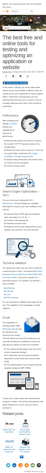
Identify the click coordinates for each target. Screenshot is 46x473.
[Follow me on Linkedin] (14, 465)
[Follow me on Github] (39, 465)
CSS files (10, 291)
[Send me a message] (33, 465)
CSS (15, 156)
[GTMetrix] (30, 132)
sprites (37, 144)
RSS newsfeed (12, 298)
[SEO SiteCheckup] (20, 187)
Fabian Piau (7, 72)
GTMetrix (13, 124)
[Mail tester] (32, 332)
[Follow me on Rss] (27, 465)
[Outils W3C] (20, 258)
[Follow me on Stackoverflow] (20, 465)
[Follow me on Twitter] (8, 465)
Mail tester (7, 329)
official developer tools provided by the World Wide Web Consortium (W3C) (22, 274)
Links (8, 294)
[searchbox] (22, 11)
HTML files (10, 288)
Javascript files (27, 156)
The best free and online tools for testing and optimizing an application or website (22, 52)
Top (41, 471)
